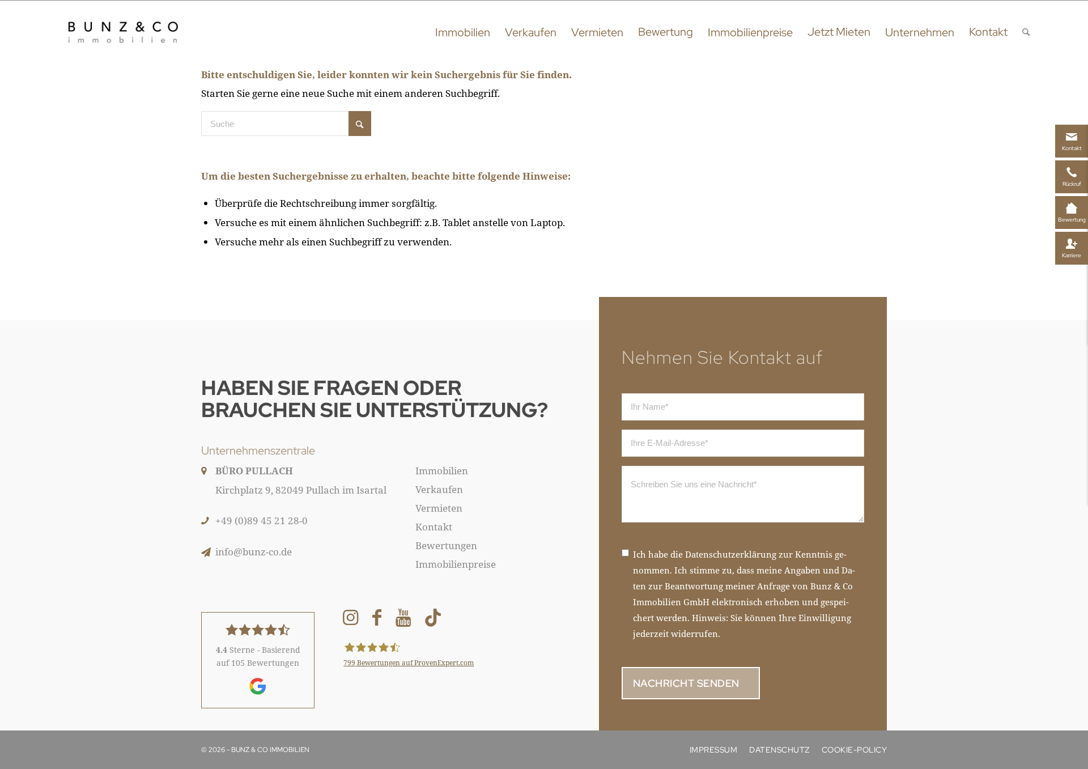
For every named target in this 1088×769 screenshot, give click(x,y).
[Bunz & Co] (123, 32)
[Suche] (1026, 32)
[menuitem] (463, 32)
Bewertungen (446, 545)
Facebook (376, 620)
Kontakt (433, 526)
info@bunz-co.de (253, 551)
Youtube (403, 620)
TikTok (433, 620)
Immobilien (441, 470)
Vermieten (438, 508)
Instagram (350, 620)
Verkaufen (439, 489)
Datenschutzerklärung (730, 554)
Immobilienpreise (455, 564)
